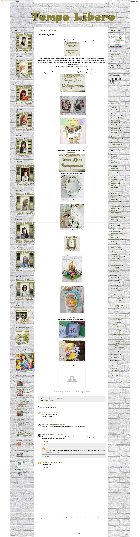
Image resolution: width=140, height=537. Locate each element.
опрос (113, 204)
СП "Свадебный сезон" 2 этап (118, 314)
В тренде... (114, 118)
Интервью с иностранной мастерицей (115, 162)
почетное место (115, 215)
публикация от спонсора (115, 220)
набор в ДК (114, 183)
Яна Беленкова (71, 152)
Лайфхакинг (115, 170)
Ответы (46, 445)
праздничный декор (117, 217)
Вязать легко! (115, 130)
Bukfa (44, 412)
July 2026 (26, 381)
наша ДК (114, 185)
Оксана (97, 73)
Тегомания (114, 258)
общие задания (115, 202)
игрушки (114, 156)
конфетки (114, 168)
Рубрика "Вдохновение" (115, 228)
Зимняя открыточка (26, 471)
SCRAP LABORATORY (24, 389)
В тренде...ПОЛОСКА (119, 294)
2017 (113, 275)
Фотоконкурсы (115, 261)
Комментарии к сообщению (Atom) (58, 521)
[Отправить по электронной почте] (56, 398)
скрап (113, 244)
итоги (45, 400)
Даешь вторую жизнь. (117, 135)
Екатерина (64, 286)
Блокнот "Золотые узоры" (28, 462)
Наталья (62, 255)
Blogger (78, 533)
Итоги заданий (117, 303)
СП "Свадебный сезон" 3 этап (118, 299)
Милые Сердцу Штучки (24, 440)
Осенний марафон (116, 206)
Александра (45, 434)
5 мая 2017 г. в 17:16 (58, 448)
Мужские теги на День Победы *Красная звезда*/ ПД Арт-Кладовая (28, 394)
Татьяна (72, 317)
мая (114, 288)
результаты (50, 400)
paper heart (20, 469)
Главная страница (71, 518)
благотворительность (117, 112)
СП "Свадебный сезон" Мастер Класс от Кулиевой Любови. (118, 308)
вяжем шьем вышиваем (115, 127)
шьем (113, 263)
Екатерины (78, 340)
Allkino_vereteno (21, 460)
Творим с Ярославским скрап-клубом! (27, 433)
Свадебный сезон (116, 239)
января (115, 357)
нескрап (113, 187)
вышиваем (114, 122)
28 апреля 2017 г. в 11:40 (53, 412)
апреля (115, 291)
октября (115, 280)
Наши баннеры (115, 61)
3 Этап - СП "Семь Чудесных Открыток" (28, 443)
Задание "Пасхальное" (117, 325)
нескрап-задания (116, 190)
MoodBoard (114, 267)
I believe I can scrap (22, 409)
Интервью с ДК (115, 159)
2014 (113, 365)
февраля (116, 354)
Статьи (113, 254)
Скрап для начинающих (115, 246)
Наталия (44, 462)
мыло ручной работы (117, 179)
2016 (113, 360)
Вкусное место (115, 120)
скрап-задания (115, 250)
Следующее (41, 518)
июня (115, 285)
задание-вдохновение (117, 153)
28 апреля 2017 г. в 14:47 (58, 424)
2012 (113, 371)
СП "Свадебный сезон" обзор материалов (118, 330)
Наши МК (114, 59)
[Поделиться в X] (59, 398)
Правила (113, 57)
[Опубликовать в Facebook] (61, 398)
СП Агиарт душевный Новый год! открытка (26, 403)
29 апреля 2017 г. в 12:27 (56, 434)
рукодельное (115, 231)
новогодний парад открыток (116, 192)
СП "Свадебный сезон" (80, 67)
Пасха (113, 210)
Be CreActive (20, 450)
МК (112, 177)
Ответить (45, 419)
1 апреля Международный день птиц (118, 347)
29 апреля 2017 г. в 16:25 (55, 462)
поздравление (115, 212)
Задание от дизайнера (117, 149)
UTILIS (19, 379)
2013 (113, 368)
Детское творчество (117, 141)
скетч (113, 241)
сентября (116, 283)
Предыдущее (102, 518)
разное (113, 223)
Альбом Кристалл (26, 411)
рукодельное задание (117, 233)
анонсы (113, 107)
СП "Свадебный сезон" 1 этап (118, 318)
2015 (113, 363)
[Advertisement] (72, 504)
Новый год (114, 196)
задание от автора (116, 147)
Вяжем (113, 124)
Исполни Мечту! (21, 430)
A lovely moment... (22, 400)
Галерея (113, 133)
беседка (113, 110)
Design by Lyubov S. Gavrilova (22, 420)
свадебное (114, 237)
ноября (115, 278)
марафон (114, 173)
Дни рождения (115, 144)
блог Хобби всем (116, 116)
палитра (113, 208)
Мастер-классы (115, 175)
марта (115, 352)
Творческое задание (117, 256)
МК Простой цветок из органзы (119, 342)
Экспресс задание (116, 265)
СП (112, 252)
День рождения (115, 138)
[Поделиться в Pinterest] (62, 398)
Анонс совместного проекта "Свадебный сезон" (118, 336)
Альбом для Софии (26, 423)
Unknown (49, 448)
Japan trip (26, 451)
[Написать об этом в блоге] (58, 398)
